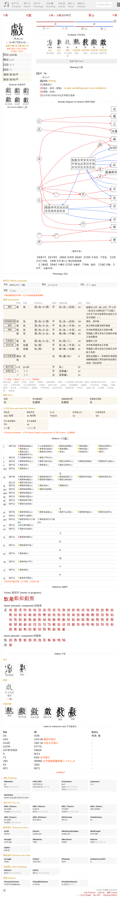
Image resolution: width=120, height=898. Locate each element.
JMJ (20, 51)
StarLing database (13, 432)
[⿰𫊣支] (26, 599)
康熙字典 (10, 49)
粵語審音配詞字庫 (13, 295)
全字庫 (13, 51)
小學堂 (8, 379)
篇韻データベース (22, 379)
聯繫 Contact (112, 893)
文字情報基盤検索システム (58, 761)
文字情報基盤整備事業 (33, 295)
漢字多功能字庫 (12, 581)
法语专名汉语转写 (110, 895)
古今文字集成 (85, 895)
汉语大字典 (20, 49)
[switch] (25, 107)
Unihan (59, 772)
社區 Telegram (89, 893)
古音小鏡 (35, 581)
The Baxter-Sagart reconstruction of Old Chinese (45, 432)
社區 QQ (101, 893)
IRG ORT (97, 895)
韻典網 (36, 379)
